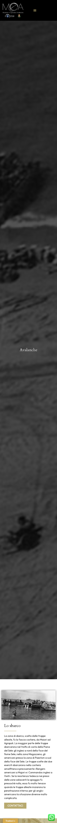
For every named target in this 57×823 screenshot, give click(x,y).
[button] (35, 10)
